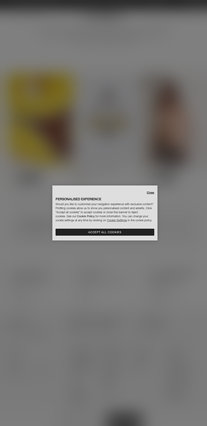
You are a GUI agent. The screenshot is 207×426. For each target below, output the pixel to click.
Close (150, 192)
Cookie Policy (86, 216)
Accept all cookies (104, 232)
